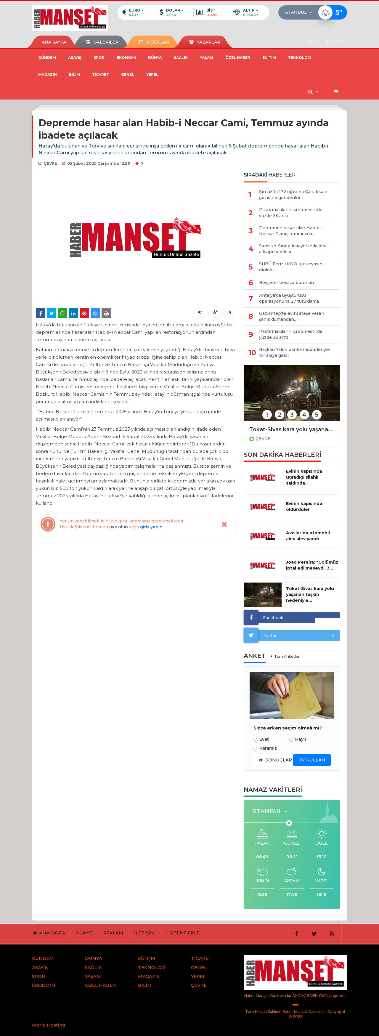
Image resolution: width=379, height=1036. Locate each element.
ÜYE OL (312, 41)
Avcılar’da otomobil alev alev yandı (308, 535)
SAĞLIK (181, 57)
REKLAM (113, 933)
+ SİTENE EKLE (183, 933)
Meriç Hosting (48, 1025)
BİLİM (74, 74)
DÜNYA (155, 57)
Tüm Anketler (287, 656)
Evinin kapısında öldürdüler (304, 506)
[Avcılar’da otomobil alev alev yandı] (263, 536)
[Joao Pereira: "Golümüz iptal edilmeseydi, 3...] (263, 565)
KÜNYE (84, 933)
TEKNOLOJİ (299, 57)
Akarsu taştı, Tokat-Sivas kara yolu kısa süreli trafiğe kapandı (292, 429)
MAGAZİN (47, 74)
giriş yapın (151, 527)
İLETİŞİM (144, 933)
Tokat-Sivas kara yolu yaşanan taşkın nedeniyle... (310, 594)
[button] (299, 12)
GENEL (127, 74)
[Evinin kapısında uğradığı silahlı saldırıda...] (263, 477)
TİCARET (100, 74)
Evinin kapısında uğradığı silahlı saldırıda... (304, 477)
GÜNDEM (47, 57)
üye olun (118, 527)
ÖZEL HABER (237, 57)
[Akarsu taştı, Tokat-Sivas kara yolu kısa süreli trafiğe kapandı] (292, 397)
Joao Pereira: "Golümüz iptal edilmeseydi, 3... (312, 565)
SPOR (99, 57)
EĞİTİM (269, 57)
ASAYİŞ (74, 57)
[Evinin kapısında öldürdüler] (263, 507)
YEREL (152, 74)
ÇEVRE (263, 438)
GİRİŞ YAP (334, 41)
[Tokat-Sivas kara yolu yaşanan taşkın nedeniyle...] (263, 595)
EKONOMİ (126, 57)
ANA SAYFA (54, 42)
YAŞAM (206, 57)
